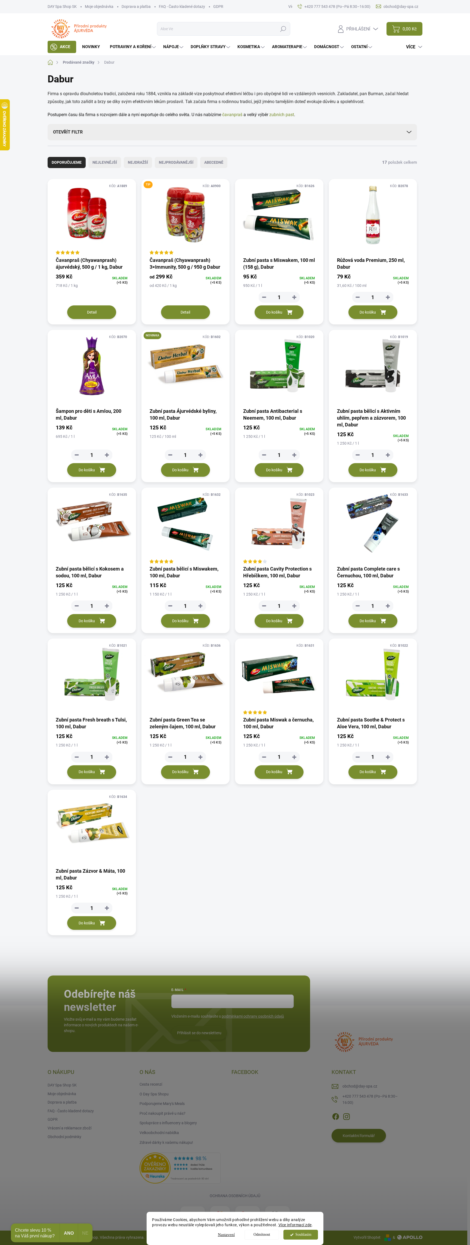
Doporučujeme (67, 162)
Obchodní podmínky (64, 1137)
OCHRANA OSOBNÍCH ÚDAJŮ (235, 1196)
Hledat (283, 29)
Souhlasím (303, 1234)
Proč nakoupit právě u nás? (162, 1113)
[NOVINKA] (186, 368)
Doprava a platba (136, 6)
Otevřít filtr (68, 132)
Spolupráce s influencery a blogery (168, 1123)
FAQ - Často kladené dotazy (182, 6)
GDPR (218, 6)
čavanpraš (232, 114)
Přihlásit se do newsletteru (199, 1033)
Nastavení (226, 1234)
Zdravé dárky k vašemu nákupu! (166, 1142)
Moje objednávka (99, 6)
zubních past (281, 114)
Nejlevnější (104, 162)
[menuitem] (62, 47)
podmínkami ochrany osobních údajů (253, 1016)
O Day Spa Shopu (154, 1094)
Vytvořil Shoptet (367, 1237)
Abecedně (213, 162)
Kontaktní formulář (359, 1135)
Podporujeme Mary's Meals (162, 1103)
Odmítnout (261, 1234)
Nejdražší (138, 162)
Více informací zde (295, 1225)
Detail (92, 312)
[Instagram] (346, 1115)
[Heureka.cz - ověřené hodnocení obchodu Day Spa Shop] (180, 1168)
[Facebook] (336, 1115)
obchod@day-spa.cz (359, 1086)
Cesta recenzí (151, 1084)
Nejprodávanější (176, 162)
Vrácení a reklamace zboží (69, 1128)
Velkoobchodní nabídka (159, 1133)
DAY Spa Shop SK (62, 6)
